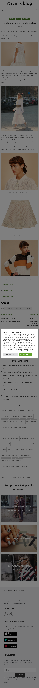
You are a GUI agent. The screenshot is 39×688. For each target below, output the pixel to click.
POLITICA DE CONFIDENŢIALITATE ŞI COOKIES (21, 349)
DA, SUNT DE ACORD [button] (25, 354)
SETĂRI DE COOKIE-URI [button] (10, 354)
